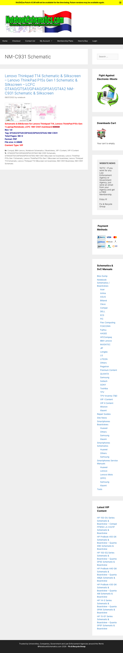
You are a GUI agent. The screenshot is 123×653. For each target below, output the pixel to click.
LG (101, 355)
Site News (102, 418)
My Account (45, 41)
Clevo (103, 304)
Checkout (16, 41)
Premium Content (108, 370)
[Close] (120, 2)
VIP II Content (73, 150)
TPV (102, 392)
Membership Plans (65, 41)
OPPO (103, 478)
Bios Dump (102, 276)
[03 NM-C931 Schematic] (18, 121)
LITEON (104, 359)
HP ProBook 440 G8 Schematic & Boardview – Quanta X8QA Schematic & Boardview (107, 574)
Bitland (103, 300)
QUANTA (104, 374)
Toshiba (104, 388)
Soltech (103, 381)
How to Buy (83, 41)
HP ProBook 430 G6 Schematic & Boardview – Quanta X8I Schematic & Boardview (107, 590)
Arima (103, 293)
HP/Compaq (106, 337)
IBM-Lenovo (20, 150)
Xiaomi (103, 410)
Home (4, 41)
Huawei (104, 428)
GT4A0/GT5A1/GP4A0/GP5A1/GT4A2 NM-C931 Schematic (31, 153)
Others (103, 363)
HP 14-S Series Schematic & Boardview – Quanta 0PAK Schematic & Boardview (107, 606)
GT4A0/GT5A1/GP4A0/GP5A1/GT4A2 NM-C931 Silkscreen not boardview (35, 156)
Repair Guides (104, 414)
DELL (102, 311)
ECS (102, 315)
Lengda (104, 352)
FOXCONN (105, 326)
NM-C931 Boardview (65, 161)
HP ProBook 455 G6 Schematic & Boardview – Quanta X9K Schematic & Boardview (107, 543)
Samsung (104, 377)
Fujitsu (103, 330)
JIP (101, 348)
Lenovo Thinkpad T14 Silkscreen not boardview (37, 161)
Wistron (104, 407)
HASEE (103, 333)
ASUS (103, 297)
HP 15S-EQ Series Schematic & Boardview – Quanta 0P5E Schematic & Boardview (107, 558)
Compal (10, 150)
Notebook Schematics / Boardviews (40, 150)
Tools (99, 489)
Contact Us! (30, 41)
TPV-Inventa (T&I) (108, 396)
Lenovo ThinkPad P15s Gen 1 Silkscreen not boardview (46, 158)
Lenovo (103, 471)
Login (94, 41)
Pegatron (104, 366)
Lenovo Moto (106, 474)
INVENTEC (105, 344)
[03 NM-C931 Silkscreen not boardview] (44, 121)
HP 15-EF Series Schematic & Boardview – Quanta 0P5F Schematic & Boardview (107, 622)
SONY (103, 385)
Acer (102, 289)
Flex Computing (107, 322)
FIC (101, 319)
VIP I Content (61, 150)
